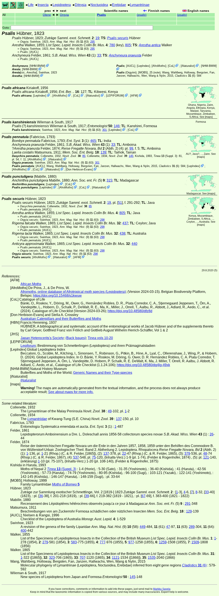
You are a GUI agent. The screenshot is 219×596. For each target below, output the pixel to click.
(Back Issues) (75, 338)
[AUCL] (34, 52)
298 (102, 219)
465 (93, 141)
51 (120, 202)
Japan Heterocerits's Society (42, 338)
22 (124, 453)
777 (102, 542)
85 (83, 156)
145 (131, 156)
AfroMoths (158, 65)
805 (128, 45)
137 (119, 419)
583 (74, 542)
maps (209, 116)
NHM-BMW (37, 65)
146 (117, 126)
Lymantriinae (139, 5)
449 (142, 527)
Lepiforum (28, 345)
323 (52, 557)
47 (168, 527)
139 (103, 152)
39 (87, 496)
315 (109, 180)
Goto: (6, 27)
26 (211, 434)
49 (110, 411)
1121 (115, 557)
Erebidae (119, 5)
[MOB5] (143, 72)
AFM (134, 95)
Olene (47, 14)
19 (97, 38)
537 (76, 457)
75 (94, 457)
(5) (88, 180)
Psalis (101, 14)
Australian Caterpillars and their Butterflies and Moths (61, 318)
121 (206, 457)
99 (131, 148)
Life (31, 5)
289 (192, 527)
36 (41, 496)
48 (205, 453)
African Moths (31, 284)
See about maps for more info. (70, 392)
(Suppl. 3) (165, 156)
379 (187, 453)
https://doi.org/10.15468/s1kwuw (57, 295)
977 (131, 542)
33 (99, 55)
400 (23, 530)
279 (45, 542)
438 (122, 233)
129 (189, 511)
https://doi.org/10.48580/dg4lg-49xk (143, 365)
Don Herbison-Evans (79, 169)
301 (104, 129)
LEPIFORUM (115, 95)
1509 (195, 542)
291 (188, 503)
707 (82, 557)
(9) (64, 41)
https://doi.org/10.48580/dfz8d (130, 311)
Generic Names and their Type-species (102, 372)
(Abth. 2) (89, 148)
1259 (163, 542)
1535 (151, 557)
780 (112, 45)
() (141, 14)
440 (134, 244)
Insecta (43, 5)
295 (92, 41)
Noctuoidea (99, 5)
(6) (185, 75)
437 (125, 223)
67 (143, 496)
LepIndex (143, 65)
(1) (73, 55)
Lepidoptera (62, 5)
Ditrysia (80, 5)
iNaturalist (188, 65)
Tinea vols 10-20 (100, 338)
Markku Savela (161, 588)
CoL (171, 65)
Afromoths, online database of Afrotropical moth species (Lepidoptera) (73, 292)
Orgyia (64, 14)
